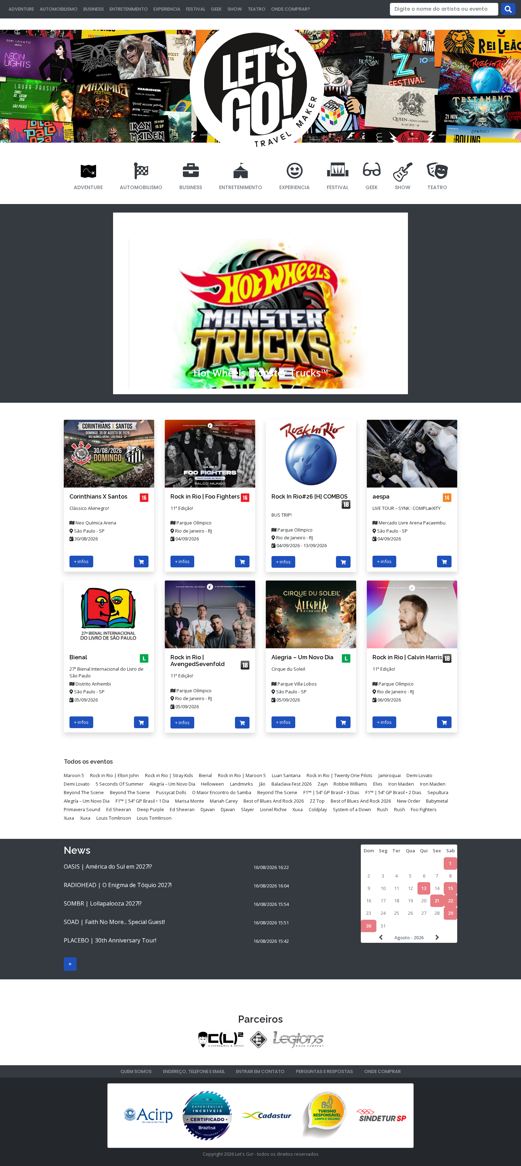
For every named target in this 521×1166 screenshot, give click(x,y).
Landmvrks (241, 784)
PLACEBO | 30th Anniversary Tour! (110, 940)
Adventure (21, 9)
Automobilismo (59, 9)
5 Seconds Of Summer (120, 784)
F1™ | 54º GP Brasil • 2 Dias (393, 792)
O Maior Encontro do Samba (221, 792)
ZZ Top (317, 801)
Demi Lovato (419, 775)
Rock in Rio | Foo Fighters (205, 496)
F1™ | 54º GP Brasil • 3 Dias (331, 792)
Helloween (212, 784)
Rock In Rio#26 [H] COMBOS (309, 496)
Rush (382, 809)
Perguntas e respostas (324, 1071)
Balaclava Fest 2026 (291, 784)
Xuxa (297, 809)
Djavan (208, 809)
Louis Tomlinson (113, 818)
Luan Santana (286, 775)
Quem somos (136, 1071)
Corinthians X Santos (98, 496)
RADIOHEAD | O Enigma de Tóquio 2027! (118, 885)
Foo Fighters (424, 809)
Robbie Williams (350, 784)
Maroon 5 (74, 775)
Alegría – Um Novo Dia (302, 657)
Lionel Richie (273, 809)
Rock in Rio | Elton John (114, 775)
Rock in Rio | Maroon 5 (242, 775)
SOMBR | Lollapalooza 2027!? (103, 903)
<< (381, 937)
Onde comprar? (290, 9)
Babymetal (437, 801)
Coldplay (318, 809)
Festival (195, 9)
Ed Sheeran (118, 809)
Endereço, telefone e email (194, 1071)
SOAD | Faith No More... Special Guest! (114, 922)
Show (235, 9)
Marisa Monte (189, 801)
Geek (216, 9)
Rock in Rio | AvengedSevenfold (197, 660)
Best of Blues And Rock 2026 (273, 801)
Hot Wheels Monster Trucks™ (260, 372)
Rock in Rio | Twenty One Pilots (339, 775)
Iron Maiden (401, 784)
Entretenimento (129, 9)
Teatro (256, 9)
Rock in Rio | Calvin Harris (407, 657)
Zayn (323, 784)
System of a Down (352, 809)
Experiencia (166, 9)
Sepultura (437, 792)
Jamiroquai (390, 775)
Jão (262, 784)
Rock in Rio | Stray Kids (169, 775)
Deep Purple (150, 809)
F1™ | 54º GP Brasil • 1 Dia (142, 801)
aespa (381, 496)
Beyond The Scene (84, 792)
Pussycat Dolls (171, 792)
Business (93, 9)
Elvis (377, 784)
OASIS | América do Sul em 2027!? (108, 866)
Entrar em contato (260, 1071)
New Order (408, 801)
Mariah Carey (223, 801)
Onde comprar (382, 1071)
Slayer (247, 809)
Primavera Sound (82, 809)
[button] (135, 303)
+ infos (81, 561)
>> (436, 937)
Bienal (78, 657)
